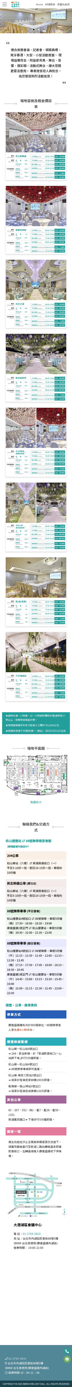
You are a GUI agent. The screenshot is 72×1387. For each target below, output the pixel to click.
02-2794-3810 (32, 1234)
